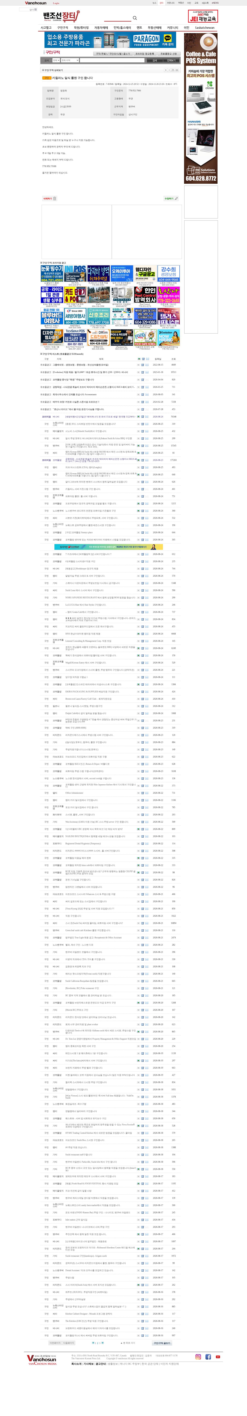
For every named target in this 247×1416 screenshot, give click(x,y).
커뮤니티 (172, 27)
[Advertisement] (76, 231)
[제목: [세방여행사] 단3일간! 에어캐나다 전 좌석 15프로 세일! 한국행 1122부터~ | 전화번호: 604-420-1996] (75, 324)
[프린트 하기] (173, 70)
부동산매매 (154, 27)
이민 (186, 27)
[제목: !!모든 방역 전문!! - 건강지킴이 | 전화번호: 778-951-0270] (145, 302)
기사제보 (89, 1363)
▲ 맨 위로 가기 (127, 1343)
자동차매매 (101, 27)
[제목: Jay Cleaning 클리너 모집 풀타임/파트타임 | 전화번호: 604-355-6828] (121, 324)
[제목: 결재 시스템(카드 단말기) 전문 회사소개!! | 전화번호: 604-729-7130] (75, 302)
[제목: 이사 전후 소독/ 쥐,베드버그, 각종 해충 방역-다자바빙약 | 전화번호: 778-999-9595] (98, 281)
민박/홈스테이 (122, 27)
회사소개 (76, 1363)
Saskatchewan (204, 27)
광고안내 (101, 1363)
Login (56, 3)
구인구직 (62, 27)
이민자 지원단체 (169, 1363)
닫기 (32, 10)
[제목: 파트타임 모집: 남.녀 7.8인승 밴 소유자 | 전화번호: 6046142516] (52, 302)
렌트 (139, 27)
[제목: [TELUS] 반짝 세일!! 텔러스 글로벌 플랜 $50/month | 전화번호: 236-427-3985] (168, 324)
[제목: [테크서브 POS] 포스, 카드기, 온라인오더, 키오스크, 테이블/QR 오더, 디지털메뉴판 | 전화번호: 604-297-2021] (75, 345)
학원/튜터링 (81, 27)
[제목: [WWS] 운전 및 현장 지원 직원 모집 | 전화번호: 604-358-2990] (98, 302)
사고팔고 (46, 27)
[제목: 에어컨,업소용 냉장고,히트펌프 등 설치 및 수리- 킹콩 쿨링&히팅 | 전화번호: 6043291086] (145, 324)
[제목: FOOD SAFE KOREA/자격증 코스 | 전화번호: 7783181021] (145, 345)
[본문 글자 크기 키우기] (166, 70)
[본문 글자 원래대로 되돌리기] (169, 70)
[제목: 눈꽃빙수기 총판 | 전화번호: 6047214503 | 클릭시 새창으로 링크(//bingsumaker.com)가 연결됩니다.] (52, 281)
